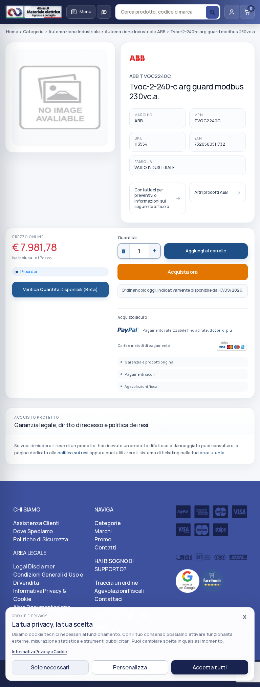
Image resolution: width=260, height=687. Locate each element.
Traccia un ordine (116, 582)
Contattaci (108, 599)
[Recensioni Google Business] (187, 580)
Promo (102, 539)
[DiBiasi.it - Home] (33, 12)
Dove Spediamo (33, 531)
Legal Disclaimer (34, 566)
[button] (80, 12)
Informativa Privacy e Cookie (39, 651)
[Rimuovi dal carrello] (124, 251)
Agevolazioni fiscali (142, 386)
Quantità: (127, 238)
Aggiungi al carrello (206, 251)
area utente (212, 453)
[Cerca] (212, 12)
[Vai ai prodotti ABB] (154, 62)
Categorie (107, 523)
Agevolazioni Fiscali (119, 591)
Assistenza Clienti (36, 523)
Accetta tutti (210, 667)
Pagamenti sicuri (140, 374)
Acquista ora (183, 271)
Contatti (105, 547)
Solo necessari (50, 667)
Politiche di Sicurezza (40, 539)
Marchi (103, 531)
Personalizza (130, 667)
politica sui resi (73, 453)
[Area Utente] (231, 12)
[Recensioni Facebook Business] (212, 580)
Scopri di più (221, 330)
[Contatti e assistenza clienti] (104, 12)
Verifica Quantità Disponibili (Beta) (60, 289)
